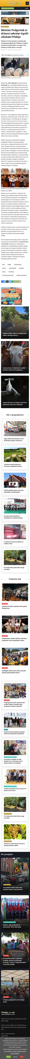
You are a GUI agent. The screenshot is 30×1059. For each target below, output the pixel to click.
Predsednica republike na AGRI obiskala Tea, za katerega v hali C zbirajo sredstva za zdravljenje (13, 761)
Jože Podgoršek (12, 268)
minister (4, 268)
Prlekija (9, 264)
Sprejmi (8, 1056)
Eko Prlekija (11, 271)
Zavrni (22, 1056)
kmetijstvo (21, 268)
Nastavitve (15, 1056)
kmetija (4, 271)
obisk (3, 264)
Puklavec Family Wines (22, 275)
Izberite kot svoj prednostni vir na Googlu (13, 55)
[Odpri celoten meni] (27, 3)
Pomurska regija (17, 264)
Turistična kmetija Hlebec (8, 275)
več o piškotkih (7, 1051)
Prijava (26, 8)
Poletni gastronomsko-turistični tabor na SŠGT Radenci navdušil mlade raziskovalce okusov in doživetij (14, 704)
